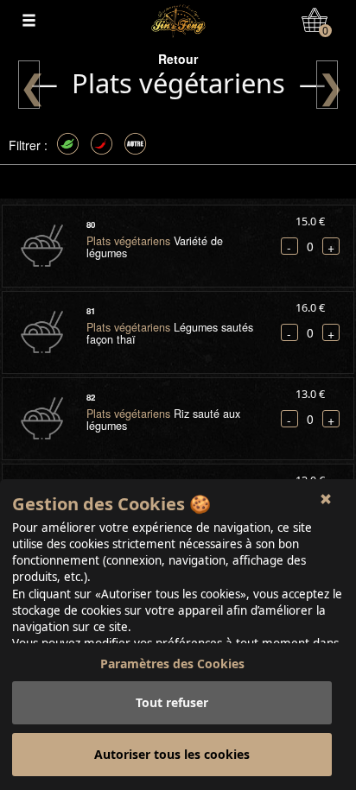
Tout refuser (172, 702)
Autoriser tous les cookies (172, 754)
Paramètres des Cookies (172, 663)
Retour (178, 58)
